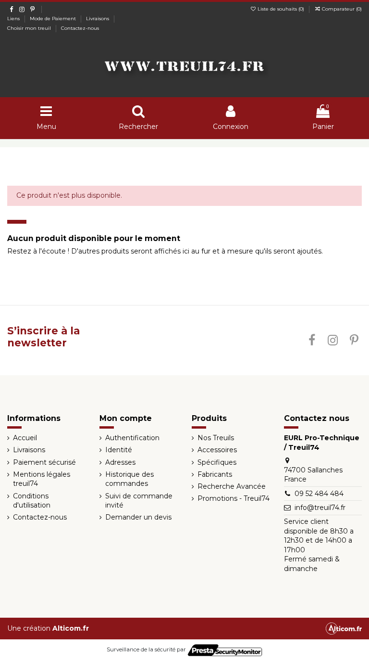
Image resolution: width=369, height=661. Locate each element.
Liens (14, 18)
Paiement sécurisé (44, 462)
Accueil (25, 437)
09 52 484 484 (319, 493)
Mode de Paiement (53, 18)
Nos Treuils (215, 437)
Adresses (120, 462)
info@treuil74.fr (320, 507)
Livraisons (98, 18)
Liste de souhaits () (281, 9)
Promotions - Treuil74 (233, 498)
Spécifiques (216, 462)
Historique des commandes (129, 479)
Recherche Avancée (231, 486)
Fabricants (214, 474)
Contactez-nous (80, 28)
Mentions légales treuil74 (41, 479)
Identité (118, 449)
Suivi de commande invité (138, 501)
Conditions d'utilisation (31, 501)
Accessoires (217, 449)
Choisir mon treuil (29, 28)
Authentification (132, 437)
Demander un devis (138, 517)
